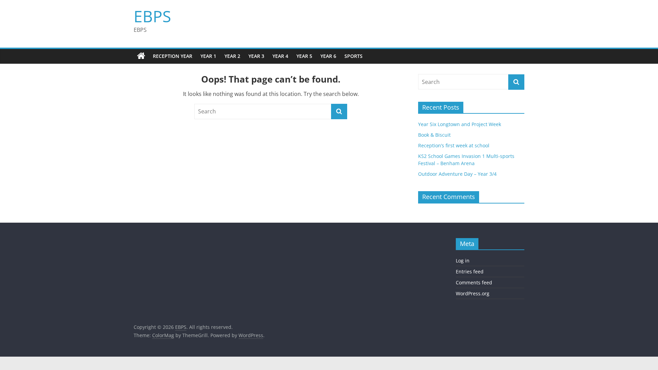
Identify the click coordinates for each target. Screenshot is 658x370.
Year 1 (208, 56)
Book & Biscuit (434, 135)
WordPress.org (472, 293)
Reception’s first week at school (453, 145)
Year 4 (280, 56)
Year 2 (232, 56)
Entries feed (470, 271)
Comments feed (474, 282)
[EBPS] (141, 56)
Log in (463, 260)
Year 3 (256, 56)
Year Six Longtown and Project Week (459, 124)
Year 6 (328, 56)
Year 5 (304, 56)
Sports (353, 56)
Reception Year (172, 56)
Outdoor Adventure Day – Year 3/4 (457, 174)
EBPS (152, 16)
